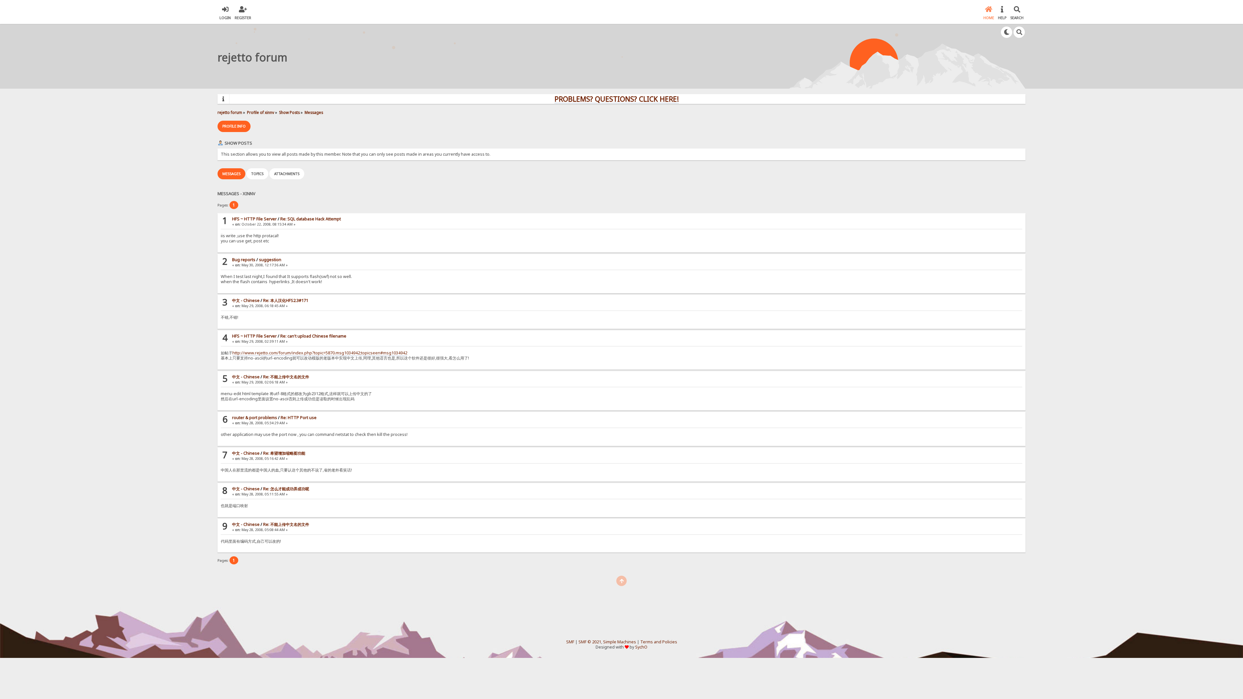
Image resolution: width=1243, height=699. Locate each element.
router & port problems (254, 417)
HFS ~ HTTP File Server (254, 219)
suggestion (270, 259)
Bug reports (243, 259)
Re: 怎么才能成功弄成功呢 (286, 489)
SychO (641, 647)
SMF (570, 642)
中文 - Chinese (246, 300)
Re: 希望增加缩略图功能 (284, 453)
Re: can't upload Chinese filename (313, 336)
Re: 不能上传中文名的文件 (286, 377)
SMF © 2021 (589, 642)
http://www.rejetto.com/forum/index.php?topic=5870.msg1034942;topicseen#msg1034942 (319, 353)
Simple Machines (619, 642)
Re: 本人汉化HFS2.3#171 (285, 300)
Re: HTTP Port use (299, 417)
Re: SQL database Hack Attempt (310, 219)
